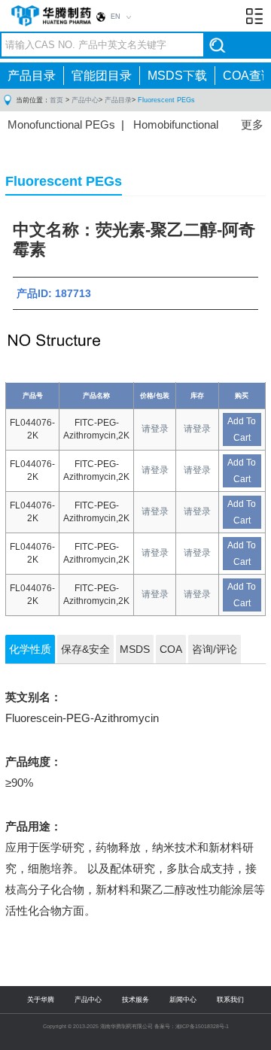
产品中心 (85, 100)
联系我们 (230, 999)
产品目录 (32, 75)
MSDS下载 (177, 75)
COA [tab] (171, 649)
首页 (56, 100)
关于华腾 (40, 999)
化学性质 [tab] (30, 649)
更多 (252, 124)
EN (115, 16)
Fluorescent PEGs (166, 100)
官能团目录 (102, 75)
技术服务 (135, 999)
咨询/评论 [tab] (214, 649)
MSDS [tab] (135, 649)
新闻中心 (182, 999)
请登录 (155, 428)
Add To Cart (241, 429)
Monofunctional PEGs (61, 124)
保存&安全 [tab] (85, 649)
